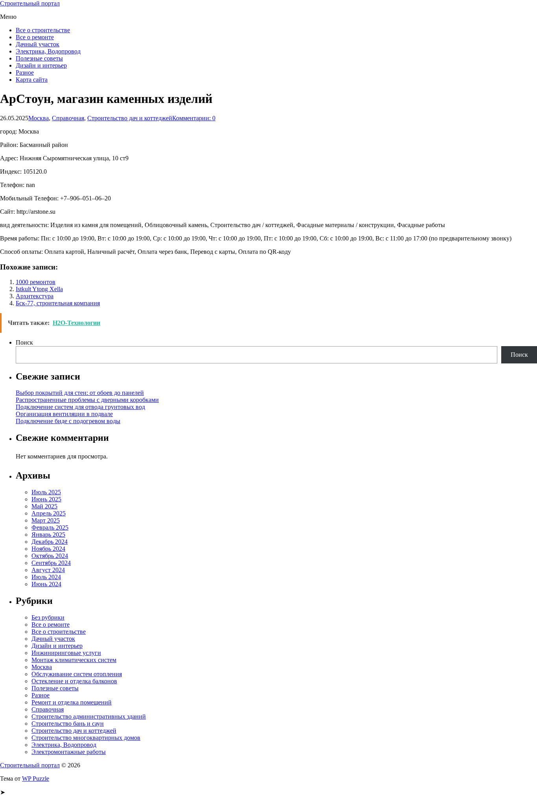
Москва (38, 118)
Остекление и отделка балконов (74, 681)
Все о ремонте (35, 37)
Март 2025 (45, 520)
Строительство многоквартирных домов (85, 737)
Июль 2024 (46, 577)
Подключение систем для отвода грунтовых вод (80, 407)
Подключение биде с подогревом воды (68, 421)
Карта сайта (32, 79)
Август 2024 (48, 570)
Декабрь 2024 (49, 541)
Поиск (24, 342)
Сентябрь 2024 (51, 562)
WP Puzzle (35, 778)
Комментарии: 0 (193, 118)
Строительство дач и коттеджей (129, 118)
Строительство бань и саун (67, 723)
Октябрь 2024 (49, 555)
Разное (25, 72)
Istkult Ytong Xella (39, 289)
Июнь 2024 (46, 584)
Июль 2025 (46, 492)
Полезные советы (39, 58)
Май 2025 (44, 506)
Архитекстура (34, 296)
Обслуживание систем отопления (76, 674)
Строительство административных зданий (88, 716)
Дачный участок (37, 44)
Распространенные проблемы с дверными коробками (87, 399)
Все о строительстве (43, 30)
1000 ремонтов (35, 282)
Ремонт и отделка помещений (71, 702)
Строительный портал (30, 3)
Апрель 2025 (48, 513)
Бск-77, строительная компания (58, 303)
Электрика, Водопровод (48, 51)
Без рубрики (47, 617)
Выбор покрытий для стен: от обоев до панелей (80, 392)
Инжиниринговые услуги (66, 652)
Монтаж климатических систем (73, 660)
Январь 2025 (48, 534)
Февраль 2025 (49, 527)
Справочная (68, 118)
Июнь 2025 (46, 499)
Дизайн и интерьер (41, 65)
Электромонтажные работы (68, 751)
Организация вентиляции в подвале (64, 414)
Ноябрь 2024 (48, 548)
